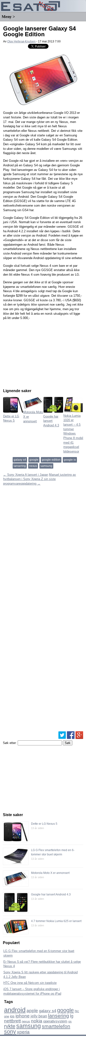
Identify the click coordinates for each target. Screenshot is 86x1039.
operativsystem (55, 1021)
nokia (36, 1020)
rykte (9, 1026)
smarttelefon (56, 1026)
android (15, 1010)
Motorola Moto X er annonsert (50, 873)
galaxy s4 (20, 459)
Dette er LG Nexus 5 (11, 418)
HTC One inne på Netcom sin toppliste (30, 983)
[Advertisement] (39, 353)
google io (70, 459)
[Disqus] (43, 546)
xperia (23, 1031)
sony (10, 1031)
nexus (33, 466)
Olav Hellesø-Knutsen (21, 41)
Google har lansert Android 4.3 (51, 894)
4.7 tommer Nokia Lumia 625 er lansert (56, 921)
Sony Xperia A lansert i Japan (25, 474)
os (70, 1021)
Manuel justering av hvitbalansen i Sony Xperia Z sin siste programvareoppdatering (39, 479)
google (33, 459)
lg (71, 1016)
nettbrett (12, 1020)
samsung (46, 466)
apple (32, 1010)
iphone (23, 1015)
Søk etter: (10, 743)
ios (12, 1016)
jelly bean (39, 1016)
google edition (51, 459)
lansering (20, 466)
